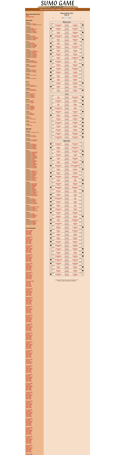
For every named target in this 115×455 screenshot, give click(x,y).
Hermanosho (34, 184)
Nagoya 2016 (29, 317)
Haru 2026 (28, 233)
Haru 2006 (28, 406)
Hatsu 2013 (29, 348)
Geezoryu (34, 173)
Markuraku (34, 165)
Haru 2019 (28, 293)
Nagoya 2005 (29, 412)
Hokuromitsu (34, 161)
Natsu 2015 (29, 327)
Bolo (33, 159)
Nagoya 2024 (29, 248)
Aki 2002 (28, 437)
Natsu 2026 (29, 232)
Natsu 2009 (29, 378)
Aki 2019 (28, 290)
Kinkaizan (32, 105)
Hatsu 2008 (29, 389)
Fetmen (33, 154)
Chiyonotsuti (34, 163)
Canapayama (34, 183)
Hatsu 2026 (29, 234)
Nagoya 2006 (29, 403)
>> (80, 17)
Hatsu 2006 (29, 407)
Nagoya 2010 (29, 368)
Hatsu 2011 (28, 363)
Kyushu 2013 (29, 341)
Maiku (31, 125)
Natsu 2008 (29, 387)
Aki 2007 (28, 393)
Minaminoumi (35, 220)
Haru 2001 (28, 450)
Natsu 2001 (29, 449)
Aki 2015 (28, 325)
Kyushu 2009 (29, 374)
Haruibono (34, 145)
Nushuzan (35, 75)
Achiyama (34, 200)
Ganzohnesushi (33, 122)
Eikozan (58, 172)
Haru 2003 (28, 432)
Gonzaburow (32, 95)
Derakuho (32, 96)
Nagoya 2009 (29, 377)
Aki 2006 (28, 402)
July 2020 (28, 283)
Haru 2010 (28, 370)
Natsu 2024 (29, 249)
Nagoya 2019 (29, 291)
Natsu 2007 (29, 396)
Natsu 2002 (29, 440)
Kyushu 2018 (29, 297)
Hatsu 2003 (29, 434)
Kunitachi (34, 147)
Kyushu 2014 (29, 333)
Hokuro (33, 30)
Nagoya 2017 (29, 309)
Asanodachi (34, 148)
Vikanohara (32, 106)
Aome (33, 176)
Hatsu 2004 (29, 425)
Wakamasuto (35, 157)
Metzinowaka (32, 93)
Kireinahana (34, 203)
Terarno (33, 153)
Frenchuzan (34, 167)
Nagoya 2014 (29, 335)
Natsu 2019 (29, 292)
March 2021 (29, 277)
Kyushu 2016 (29, 315)
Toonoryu (34, 36)
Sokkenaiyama (34, 28)
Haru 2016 (28, 320)
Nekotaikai (34, 199)
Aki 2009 (28, 375)
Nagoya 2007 (29, 394)
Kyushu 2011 (29, 359)
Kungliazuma (34, 151)
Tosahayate (35, 31)
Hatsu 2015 (29, 330)
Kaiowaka (34, 78)
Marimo (33, 213)
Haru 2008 (28, 388)
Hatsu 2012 (29, 357)
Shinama (34, 192)
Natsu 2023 (29, 258)
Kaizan (33, 209)
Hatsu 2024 (29, 252)
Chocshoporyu (35, 51)
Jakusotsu (34, 186)
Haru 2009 (28, 379)
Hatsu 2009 (29, 381)
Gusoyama (34, 180)
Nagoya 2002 (29, 439)
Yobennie (34, 158)
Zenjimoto (34, 53)
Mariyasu (34, 132)
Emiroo (33, 162)
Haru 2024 (28, 250)
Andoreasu (35, 44)
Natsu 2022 (29, 267)
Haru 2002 (28, 441)
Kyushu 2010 (29, 365)
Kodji (33, 198)
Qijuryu (32, 101)
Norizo (34, 29)
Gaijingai (34, 32)
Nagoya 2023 (29, 257)
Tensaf (33, 201)
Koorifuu (34, 135)
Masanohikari (34, 208)
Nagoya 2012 (29, 353)
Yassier (33, 188)
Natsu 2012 (29, 354)
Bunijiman (32, 100)
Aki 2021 (28, 273)
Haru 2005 (28, 415)
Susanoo (34, 23)
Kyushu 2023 (29, 254)
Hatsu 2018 (29, 303)
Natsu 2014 (29, 336)
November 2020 (30, 281)
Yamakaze (34, 223)
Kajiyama (34, 56)
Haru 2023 (28, 259)
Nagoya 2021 (29, 274)
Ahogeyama (34, 195)
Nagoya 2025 (29, 239)
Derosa (32, 109)
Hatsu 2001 (29, 451)
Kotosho (33, 171)
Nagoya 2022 (29, 266)
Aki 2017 (28, 307)
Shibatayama (34, 215)
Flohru (34, 70)
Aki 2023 (28, 256)
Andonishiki (34, 144)
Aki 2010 (28, 367)
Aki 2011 (28, 360)
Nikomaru (34, 146)
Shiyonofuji (32, 108)
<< (52, 17)
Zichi (31, 112)
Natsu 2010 (29, 369)
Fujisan (33, 43)
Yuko (34, 47)
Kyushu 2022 (29, 263)
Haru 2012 (28, 355)
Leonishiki (35, 45)
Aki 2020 (28, 282)
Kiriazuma (32, 86)
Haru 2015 (28, 329)
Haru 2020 (28, 285)
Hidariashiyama (35, 191)
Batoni (33, 178)
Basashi (33, 217)
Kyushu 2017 (29, 306)
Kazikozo (34, 222)
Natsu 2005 (29, 413)
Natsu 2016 (29, 319)
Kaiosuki (34, 216)
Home (27, 15)
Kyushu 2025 (29, 237)
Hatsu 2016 (29, 321)
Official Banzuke (30, 16)
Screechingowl (33, 90)
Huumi (58, 32)
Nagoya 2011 (29, 362)
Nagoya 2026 (29, 230)
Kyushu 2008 (29, 383)
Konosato (35, 55)
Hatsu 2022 (29, 269)
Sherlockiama (35, 210)
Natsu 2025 (29, 240)
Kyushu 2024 (29, 245)
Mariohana (35, 62)
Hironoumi (34, 69)
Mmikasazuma (34, 170)
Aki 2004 (28, 420)
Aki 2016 (28, 316)
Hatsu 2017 (29, 312)
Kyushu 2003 (29, 427)
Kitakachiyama (34, 65)
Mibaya (33, 190)
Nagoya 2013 (29, 344)
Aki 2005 (28, 411)
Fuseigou (35, 71)
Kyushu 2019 (29, 288)
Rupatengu (34, 50)
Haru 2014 (28, 338)
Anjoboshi (32, 102)
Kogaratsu (33, 66)
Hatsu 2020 (29, 286)
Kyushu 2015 (29, 324)
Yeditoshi (75, 223)
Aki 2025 (28, 238)
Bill (30, 117)
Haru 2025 (28, 242)
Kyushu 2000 (29, 454)
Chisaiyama (32, 97)
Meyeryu (34, 52)
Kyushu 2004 (29, 418)
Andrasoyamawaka (35, 206)
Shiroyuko (34, 136)
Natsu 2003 (29, 431)
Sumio (33, 35)
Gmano (33, 224)
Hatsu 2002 (29, 442)
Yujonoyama (34, 202)
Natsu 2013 (29, 345)
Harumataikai (34, 139)
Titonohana (34, 166)
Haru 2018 (28, 302)
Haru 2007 (28, 397)
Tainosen (32, 94)
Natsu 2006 (29, 405)
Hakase (33, 221)
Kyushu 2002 (29, 436)
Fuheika (34, 164)
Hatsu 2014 (29, 339)
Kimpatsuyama (35, 194)
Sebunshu (32, 107)
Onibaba (34, 179)
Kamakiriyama (35, 24)
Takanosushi (33, 118)
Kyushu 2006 (29, 401)
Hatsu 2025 (29, 243)
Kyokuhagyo (32, 85)
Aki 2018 (28, 298)
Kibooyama (32, 113)
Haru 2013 (28, 346)
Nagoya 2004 (29, 421)
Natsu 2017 (29, 310)
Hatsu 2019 (29, 295)
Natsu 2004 (29, 422)
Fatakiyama (75, 158)
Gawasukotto (34, 177)
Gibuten (34, 46)
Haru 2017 (28, 311)
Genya (33, 207)
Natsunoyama (33, 89)
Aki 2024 (28, 247)
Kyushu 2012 (29, 350)
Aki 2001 (28, 446)
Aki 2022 (28, 264)
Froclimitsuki (34, 185)
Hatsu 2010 (29, 372)
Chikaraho (34, 156)
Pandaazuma (35, 37)
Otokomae (35, 38)
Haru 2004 (28, 423)
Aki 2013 (28, 343)
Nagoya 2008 (29, 386)
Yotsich (33, 187)
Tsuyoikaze (35, 54)
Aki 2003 (28, 428)
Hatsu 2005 (29, 416)
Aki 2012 (28, 351)
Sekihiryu (35, 57)
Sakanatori (34, 140)
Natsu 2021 (29, 276)
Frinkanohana (34, 172)
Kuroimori (34, 160)
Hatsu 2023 (29, 261)
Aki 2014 (28, 334)
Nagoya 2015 (29, 326)
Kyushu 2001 (29, 445)
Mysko (34, 39)
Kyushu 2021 (29, 272)
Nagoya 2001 (29, 447)
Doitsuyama (31, 42)
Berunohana (34, 155)
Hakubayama (34, 152)
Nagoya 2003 (29, 430)
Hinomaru (34, 193)
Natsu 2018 (29, 301)
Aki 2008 (28, 384)
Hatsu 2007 (29, 398)
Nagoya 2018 (29, 300)
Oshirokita (34, 174)
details (66, 25)
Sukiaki (33, 175)
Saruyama (34, 189)
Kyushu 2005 (29, 410)
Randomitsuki (32, 60)
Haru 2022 (28, 268)
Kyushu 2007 (29, 392)
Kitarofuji (34, 214)
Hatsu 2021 (29, 278)
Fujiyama (32, 114)
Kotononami (34, 61)
